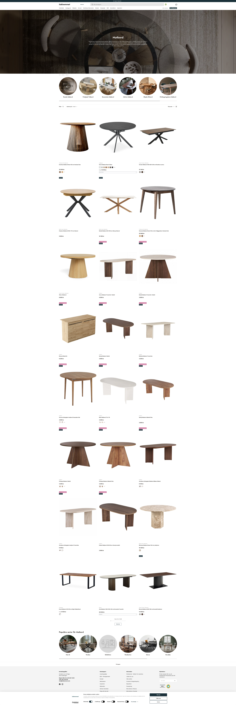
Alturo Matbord (62, 294)
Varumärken (113, 8)
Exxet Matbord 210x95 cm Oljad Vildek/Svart (70, 609)
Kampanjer (102, 8)
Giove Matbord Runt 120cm (105, 164)
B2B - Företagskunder (105, 676)
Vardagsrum (68, 8)
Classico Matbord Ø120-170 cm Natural (68, 231)
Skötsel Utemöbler (104, 688)
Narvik (68, 655)
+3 (64, 422)
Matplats (74, 8)
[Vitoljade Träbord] (88, 86)
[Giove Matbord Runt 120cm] (118, 136)
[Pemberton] (128, 644)
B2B (108, 8)
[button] (85, 4)
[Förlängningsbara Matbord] (168, 86)
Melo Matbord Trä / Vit (104, 417)
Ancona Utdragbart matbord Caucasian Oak (69, 417)
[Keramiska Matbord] (108, 86)
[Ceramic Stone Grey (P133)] (112, 167)
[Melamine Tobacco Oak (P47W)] (106, 167)
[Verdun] (88, 644)
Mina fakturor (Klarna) (131, 688)
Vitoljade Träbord (88, 97)
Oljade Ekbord (148, 97)
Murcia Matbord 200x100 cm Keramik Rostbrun (150, 609)
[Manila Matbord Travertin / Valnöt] (158, 266)
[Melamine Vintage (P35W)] (104, 167)
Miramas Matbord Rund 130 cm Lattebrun (149, 545)
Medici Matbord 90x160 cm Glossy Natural (109, 231)
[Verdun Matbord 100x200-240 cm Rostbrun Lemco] (158, 136)
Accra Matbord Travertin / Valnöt (107, 294)
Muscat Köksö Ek (63, 356)
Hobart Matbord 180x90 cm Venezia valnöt (109, 545)
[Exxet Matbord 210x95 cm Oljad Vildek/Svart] (78, 580)
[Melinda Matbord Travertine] (158, 327)
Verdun (88, 655)
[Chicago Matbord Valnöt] (78, 452)
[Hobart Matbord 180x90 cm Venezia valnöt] (118, 516)
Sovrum (80, 8)
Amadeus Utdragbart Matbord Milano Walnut (150, 481)
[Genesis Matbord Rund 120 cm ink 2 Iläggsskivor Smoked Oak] (158, 202)
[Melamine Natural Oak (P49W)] (108, 167)
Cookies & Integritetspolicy (132, 681)
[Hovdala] (168, 644)
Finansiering (129, 686)
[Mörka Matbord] (128, 86)
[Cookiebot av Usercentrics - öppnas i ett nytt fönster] (75, 703)
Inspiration (119, 8)
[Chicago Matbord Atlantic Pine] (118, 452)
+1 (64, 171)
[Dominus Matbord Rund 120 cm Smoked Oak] (78, 136)
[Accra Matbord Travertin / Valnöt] (118, 266)
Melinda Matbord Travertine (145, 356)
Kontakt (101, 679)
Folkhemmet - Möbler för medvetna (134, 674)
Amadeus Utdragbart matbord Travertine (69, 545)
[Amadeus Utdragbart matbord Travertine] (78, 516)
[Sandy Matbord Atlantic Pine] (158, 389)
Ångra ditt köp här (104, 691)
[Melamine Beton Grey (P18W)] (102, 167)
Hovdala (167, 655)
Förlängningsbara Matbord (168, 97)
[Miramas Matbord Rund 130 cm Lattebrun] (158, 516)
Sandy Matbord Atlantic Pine (145, 417)
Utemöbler (61, 8)
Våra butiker (129, 679)
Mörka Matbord (128, 97)
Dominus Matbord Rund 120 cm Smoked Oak (70, 164)
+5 (104, 422)
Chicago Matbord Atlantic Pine (106, 481)
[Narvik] (68, 644)
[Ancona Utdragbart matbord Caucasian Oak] (78, 389)
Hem (60, 74)
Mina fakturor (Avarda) (131, 691)
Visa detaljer (133, 701)
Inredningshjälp (103, 674)
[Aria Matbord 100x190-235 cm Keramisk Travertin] (118, 580)
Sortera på (69, 106)
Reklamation (103, 681)
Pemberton (128, 655)
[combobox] (127, 4)
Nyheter (97, 8)
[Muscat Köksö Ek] (78, 327)
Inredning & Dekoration (88, 8)
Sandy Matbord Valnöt (104, 356)
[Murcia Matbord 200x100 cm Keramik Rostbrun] (158, 580)
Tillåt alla (158, 694)
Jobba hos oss (129, 676)
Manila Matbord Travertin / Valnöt (147, 294)
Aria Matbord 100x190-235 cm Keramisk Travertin (111, 609)
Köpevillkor (129, 683)
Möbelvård (102, 686)
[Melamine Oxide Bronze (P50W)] (110, 167)
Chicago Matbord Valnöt (65, 481)
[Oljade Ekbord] (148, 86)
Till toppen (118, 664)
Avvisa (158, 701)
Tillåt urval (158, 698)
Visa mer (118, 624)
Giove (148, 655)
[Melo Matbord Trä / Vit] (118, 389)
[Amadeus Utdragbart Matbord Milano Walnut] (158, 452)
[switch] (103, 702)
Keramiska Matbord (108, 97)
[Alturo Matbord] (78, 266)
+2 (144, 171)
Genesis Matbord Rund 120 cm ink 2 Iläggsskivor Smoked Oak (154, 231)
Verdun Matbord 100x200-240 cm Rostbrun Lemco (151, 164)
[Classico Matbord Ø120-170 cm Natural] (78, 202)
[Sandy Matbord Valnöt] (118, 327)
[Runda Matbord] (68, 86)
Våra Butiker (165, 8)
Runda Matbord (68, 97)
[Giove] (148, 644)
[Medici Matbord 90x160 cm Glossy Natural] (118, 202)
